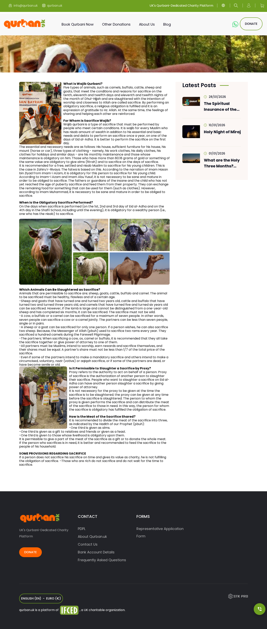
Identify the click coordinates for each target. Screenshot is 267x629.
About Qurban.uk (92, 536)
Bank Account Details (96, 552)
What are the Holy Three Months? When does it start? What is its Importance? (223, 163)
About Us (147, 24)
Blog (167, 24)
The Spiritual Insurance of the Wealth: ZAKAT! (220, 106)
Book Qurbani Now (78, 24)
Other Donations (116, 24)
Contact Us (88, 544)
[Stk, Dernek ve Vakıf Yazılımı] (238, 596)
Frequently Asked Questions (102, 560)
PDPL (81, 528)
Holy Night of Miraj (222, 132)
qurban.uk (54, 5)
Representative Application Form (160, 532)
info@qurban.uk (26, 5)
